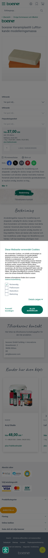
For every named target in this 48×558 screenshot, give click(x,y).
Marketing (13, 294)
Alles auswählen (32, 310)
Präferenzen (14, 288)
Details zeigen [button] (35, 299)
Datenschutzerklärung (12, 279)
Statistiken (13, 291)
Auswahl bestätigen (9, 309)
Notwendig (13, 284)
